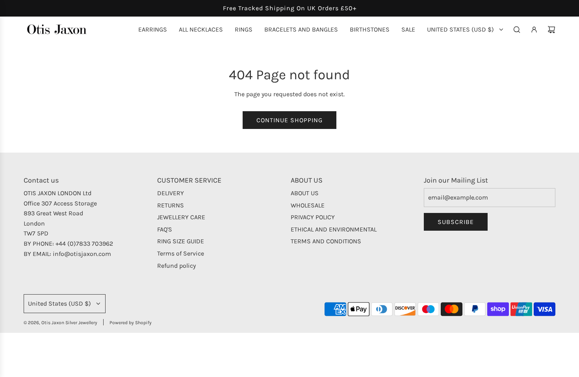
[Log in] (534, 29)
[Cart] (551, 29)
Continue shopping (289, 120)
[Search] (516, 29)
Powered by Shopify (130, 322)
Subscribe (456, 222)
